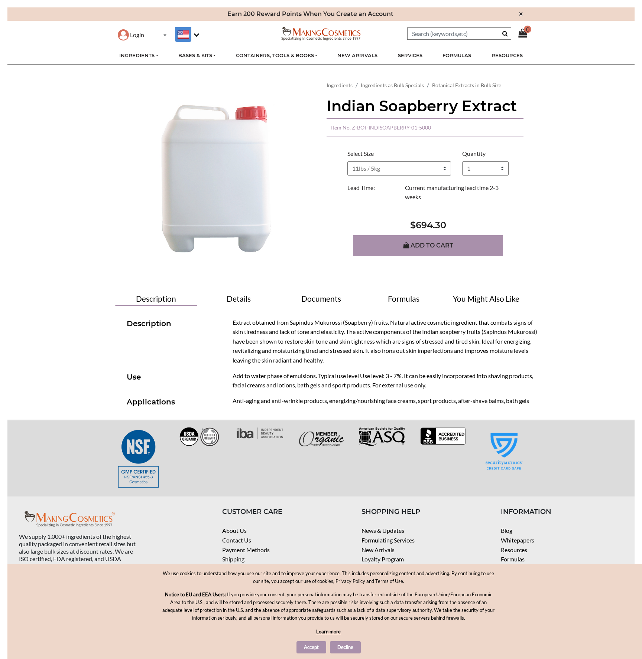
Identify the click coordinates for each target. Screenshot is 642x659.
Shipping (233, 559)
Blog (506, 530)
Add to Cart (431, 245)
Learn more (328, 632)
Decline (345, 647)
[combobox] (459, 33)
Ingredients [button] (137, 55)
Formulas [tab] (403, 298)
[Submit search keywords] (505, 33)
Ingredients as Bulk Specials (392, 85)
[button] (131, 34)
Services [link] (410, 55)
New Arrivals (378, 549)
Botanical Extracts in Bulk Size (466, 85)
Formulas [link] (456, 55)
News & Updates (382, 530)
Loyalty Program (382, 559)
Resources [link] (507, 55)
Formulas (513, 559)
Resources (514, 549)
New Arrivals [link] (357, 55)
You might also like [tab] (486, 298)
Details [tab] (239, 298)
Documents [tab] (321, 298)
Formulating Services (388, 540)
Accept (311, 647)
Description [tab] (156, 298)
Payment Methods (246, 549)
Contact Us (236, 540)
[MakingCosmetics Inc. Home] (321, 32)
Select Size (360, 153)
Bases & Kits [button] (195, 55)
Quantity (474, 153)
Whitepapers (517, 540)
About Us (234, 530)
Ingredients (340, 85)
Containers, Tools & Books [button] (275, 55)
